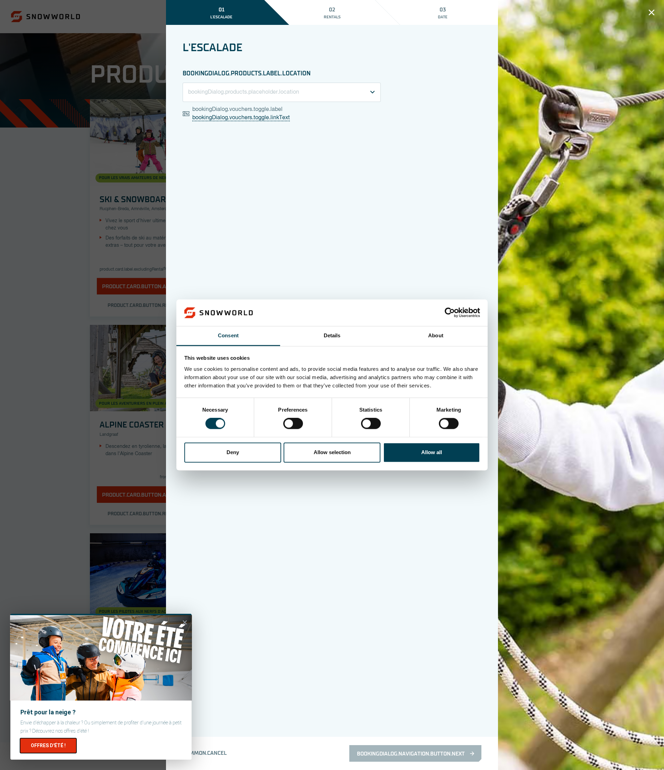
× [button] (184, 622)
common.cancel (205, 753)
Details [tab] (332, 335)
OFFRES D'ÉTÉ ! (48, 745)
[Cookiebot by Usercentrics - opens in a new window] (449, 313)
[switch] (293, 423)
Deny (233, 452)
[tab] (221, 12)
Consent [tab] (228, 335)
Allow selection (332, 452)
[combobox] (282, 92)
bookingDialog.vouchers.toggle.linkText (241, 118)
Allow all (431, 452)
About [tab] (435, 335)
